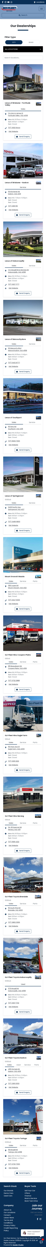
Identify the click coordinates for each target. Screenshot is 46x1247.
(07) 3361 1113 (13, 206)
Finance (28, 1196)
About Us (7, 1210)
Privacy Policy (9, 1225)
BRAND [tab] (31, 42)
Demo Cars (8, 1193)
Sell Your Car (30, 1190)
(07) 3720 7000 (14, 1164)
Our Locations (9, 1212)
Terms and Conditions (8, 1221)
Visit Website (13, 131)
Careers (7, 1215)
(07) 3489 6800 (14, 522)
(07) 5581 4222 (13, 842)
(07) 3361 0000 (13, 1083)
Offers (27, 1193)
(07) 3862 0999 (14, 922)
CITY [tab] (14, 42)
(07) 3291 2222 (13, 761)
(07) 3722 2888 (14, 680)
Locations (40, 2)
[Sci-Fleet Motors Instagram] (5, 2)
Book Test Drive (31, 1201)
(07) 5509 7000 (14, 441)
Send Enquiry (24, 136)
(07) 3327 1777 (13, 284)
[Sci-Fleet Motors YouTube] (8, 2)
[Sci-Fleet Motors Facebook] (3, 2)
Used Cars (8, 1196)
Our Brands (8, 1190)
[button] (41, 9)
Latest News (9, 1217)
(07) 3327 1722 (13, 1003)
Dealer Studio (18, 1245)
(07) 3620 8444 (14, 128)
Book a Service (31, 1198)
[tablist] (22, 42)
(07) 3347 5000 (14, 600)
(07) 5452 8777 (14, 363)
